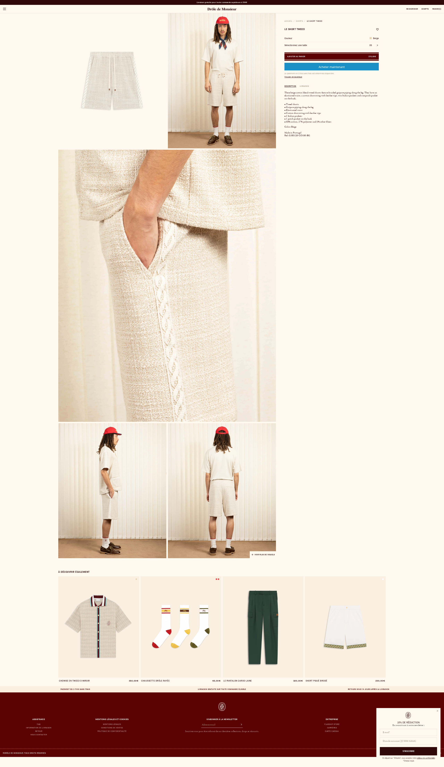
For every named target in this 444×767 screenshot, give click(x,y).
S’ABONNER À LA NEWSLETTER (222, 719)
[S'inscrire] (240, 725)
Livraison (304, 86)
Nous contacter (39, 735)
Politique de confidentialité (112, 731)
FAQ (39, 724)
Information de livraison (38, 728)
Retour (38, 731)
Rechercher (412, 9)
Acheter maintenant (332, 67)
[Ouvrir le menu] (4, 9)
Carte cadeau (332, 731)
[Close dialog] (437, 711)
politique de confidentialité (426, 758)
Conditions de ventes (112, 728)
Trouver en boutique (293, 77)
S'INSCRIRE (409, 751)
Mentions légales (112, 724)
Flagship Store (331, 724)
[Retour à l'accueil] (222, 706)
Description (290, 86)
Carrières (332, 728)
